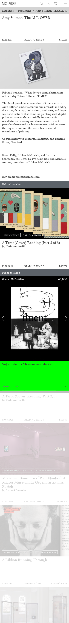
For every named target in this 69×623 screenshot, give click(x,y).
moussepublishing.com (26, 176)
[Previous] (2, 213)
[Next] (66, 213)
